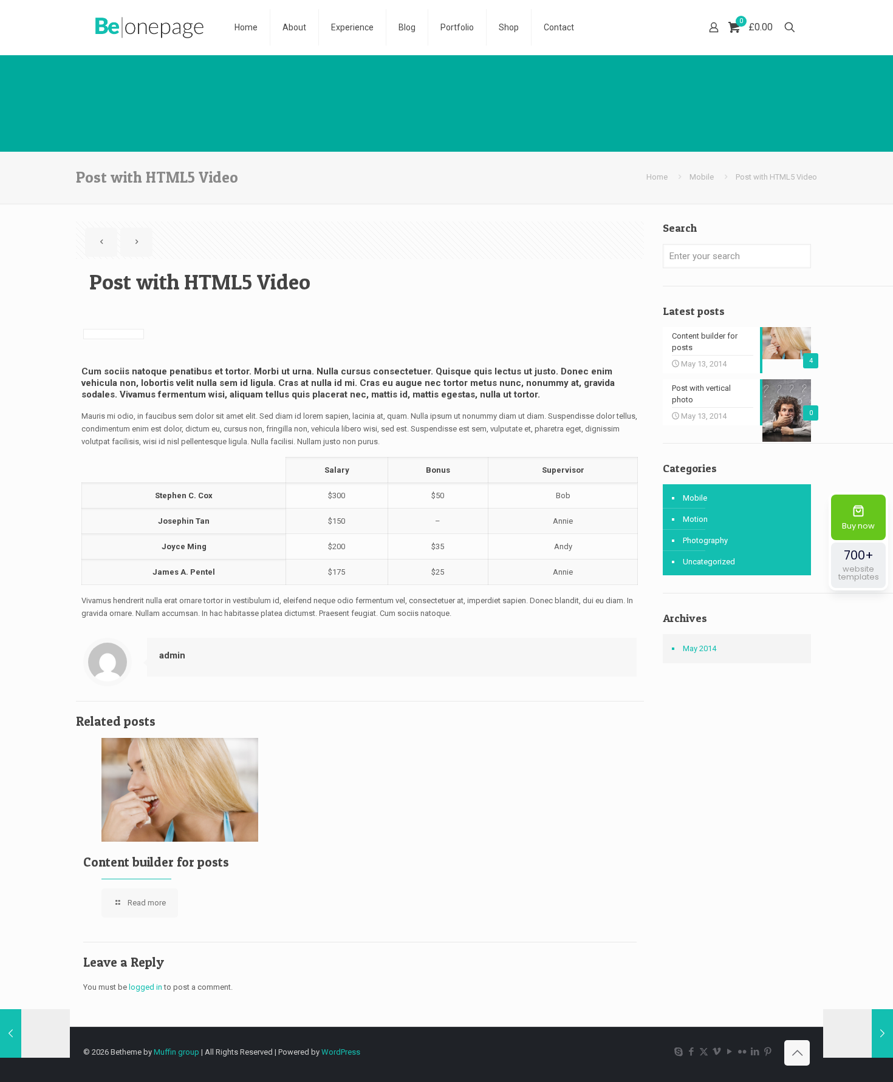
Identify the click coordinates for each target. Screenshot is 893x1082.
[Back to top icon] (797, 1053)
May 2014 (699, 648)
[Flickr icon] (742, 1051)
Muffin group (176, 1052)
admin (172, 655)
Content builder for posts (156, 862)
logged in (145, 987)
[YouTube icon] (729, 1051)
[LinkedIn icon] (754, 1051)
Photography (705, 540)
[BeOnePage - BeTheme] (149, 27)
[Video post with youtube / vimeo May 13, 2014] (35, 1033)
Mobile (701, 176)
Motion (695, 519)
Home (657, 176)
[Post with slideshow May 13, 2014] (858, 1033)
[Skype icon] (678, 1051)
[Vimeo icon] (716, 1051)
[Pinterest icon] (767, 1051)
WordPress (340, 1052)
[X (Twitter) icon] (703, 1051)
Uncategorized (709, 561)
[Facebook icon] (691, 1051)
